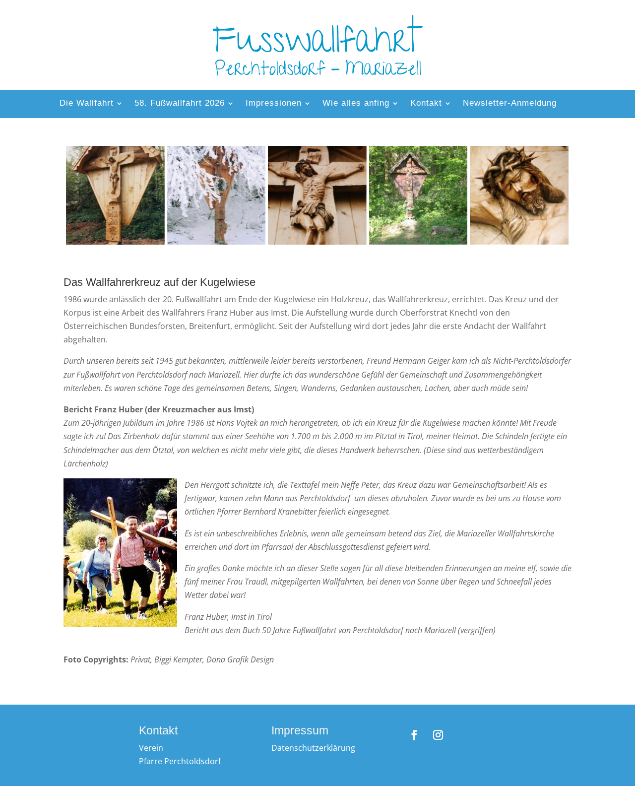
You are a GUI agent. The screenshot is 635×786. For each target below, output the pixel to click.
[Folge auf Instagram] (438, 735)
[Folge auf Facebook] (414, 735)
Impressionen (274, 104)
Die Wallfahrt (87, 104)
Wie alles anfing (355, 104)
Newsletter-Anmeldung (510, 104)
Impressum (299, 730)
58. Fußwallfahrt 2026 (179, 104)
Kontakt (426, 104)
